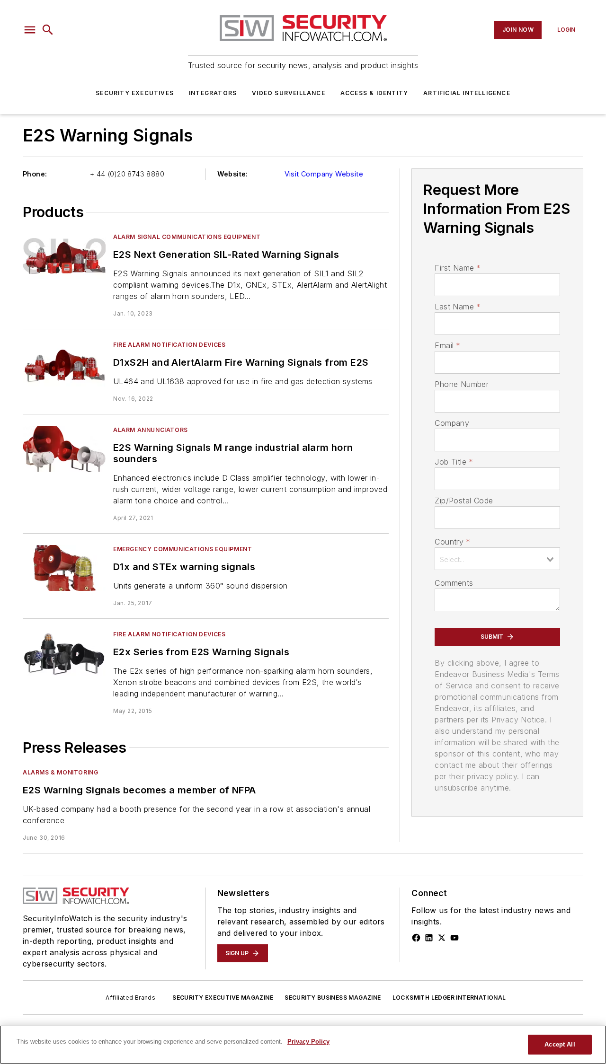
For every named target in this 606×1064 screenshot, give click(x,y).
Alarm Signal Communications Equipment (186, 236)
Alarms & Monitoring (60, 772)
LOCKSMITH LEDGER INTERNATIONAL (449, 997)
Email (447, 345)
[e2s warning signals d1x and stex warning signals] (64, 568)
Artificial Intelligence (466, 93)
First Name (458, 268)
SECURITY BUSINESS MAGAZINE (333, 997)
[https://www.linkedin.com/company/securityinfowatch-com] (429, 937)
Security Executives (135, 93)
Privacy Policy (308, 1041)
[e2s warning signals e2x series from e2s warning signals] (64, 653)
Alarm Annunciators (150, 429)
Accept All (559, 1044)
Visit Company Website (324, 174)
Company (452, 423)
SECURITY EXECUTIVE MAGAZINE (222, 997)
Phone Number (462, 384)
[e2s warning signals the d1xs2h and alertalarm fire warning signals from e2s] (64, 364)
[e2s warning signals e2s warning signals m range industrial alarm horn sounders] (64, 449)
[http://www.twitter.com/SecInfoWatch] (441, 937)
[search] (48, 30)
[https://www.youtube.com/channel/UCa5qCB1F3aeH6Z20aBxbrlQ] (454, 937)
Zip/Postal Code (464, 500)
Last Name (458, 306)
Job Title (454, 461)
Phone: (35, 174)
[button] (30, 30)
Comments (454, 583)
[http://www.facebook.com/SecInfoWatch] (416, 937)
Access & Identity (374, 93)
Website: (232, 174)
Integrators (213, 93)
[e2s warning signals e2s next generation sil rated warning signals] (64, 256)
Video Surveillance (288, 93)
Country (452, 541)
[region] (303, 1044)
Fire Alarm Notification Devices (169, 344)
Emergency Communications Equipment (182, 549)
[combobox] (497, 558)
